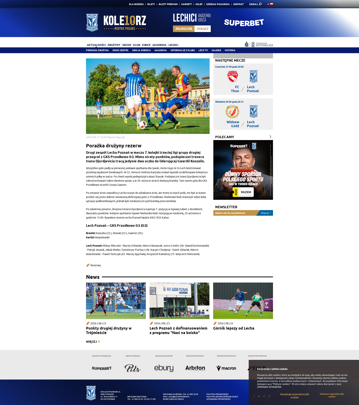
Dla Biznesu (136, 4)
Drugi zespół (120, 50)
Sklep (199, 4)
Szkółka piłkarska (218, 4)
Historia (230, 50)
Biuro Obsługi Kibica (173, 399)
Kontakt (238, 4)
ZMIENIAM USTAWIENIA (269, 387)
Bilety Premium (168, 4)
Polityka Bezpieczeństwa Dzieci (222, 396)
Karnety (186, 4)
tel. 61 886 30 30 (135, 399)
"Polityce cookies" (281, 384)
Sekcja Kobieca (141, 50)
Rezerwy (95, 265)
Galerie (216, 50)
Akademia (160, 50)
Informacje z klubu (183, 50)
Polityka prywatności (217, 394)
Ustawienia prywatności (218, 399)
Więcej (91, 341)
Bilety (151, 4)
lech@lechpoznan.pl (179, 396)
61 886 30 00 (192, 394)
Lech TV (203, 50)
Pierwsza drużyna (97, 50)
